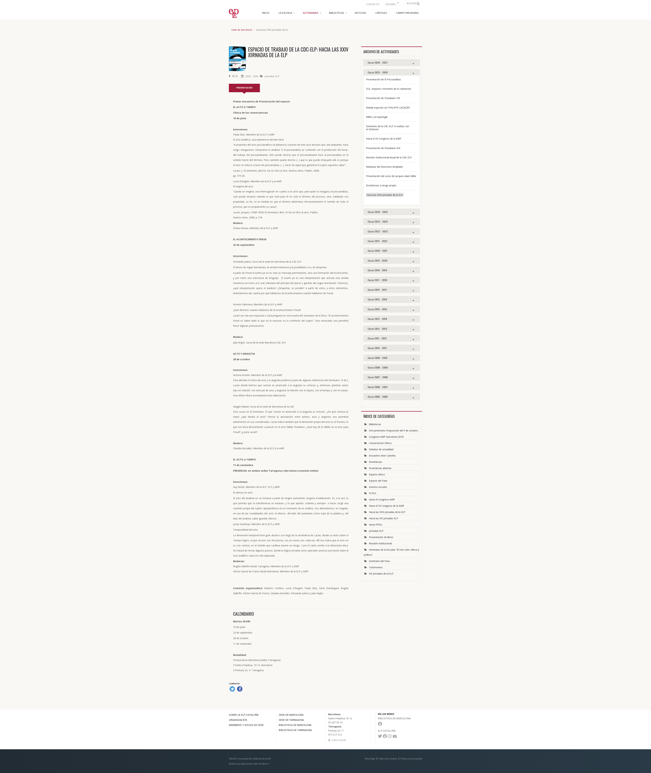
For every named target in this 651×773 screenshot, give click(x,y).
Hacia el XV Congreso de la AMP (383, 138)
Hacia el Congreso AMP (382, 499)
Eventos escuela (378, 487)
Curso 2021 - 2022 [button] (377, 241)
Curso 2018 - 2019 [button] (377, 270)
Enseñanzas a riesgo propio (381, 185)
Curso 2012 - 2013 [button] (377, 328)
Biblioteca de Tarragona (295, 730)
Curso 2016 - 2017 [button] (377, 289)
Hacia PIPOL (376, 524)
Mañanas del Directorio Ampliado (384, 166)
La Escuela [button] (285, 12)
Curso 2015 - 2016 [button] (377, 299)
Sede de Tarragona (291, 719)
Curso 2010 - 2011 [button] (377, 348)
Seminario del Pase (379, 561)
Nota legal (370, 758)
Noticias (360, 12)
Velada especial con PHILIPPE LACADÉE (388, 107)
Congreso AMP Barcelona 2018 (386, 436)
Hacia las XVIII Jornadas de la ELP (387, 512)
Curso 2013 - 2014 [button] (377, 319)
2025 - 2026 (251, 76)
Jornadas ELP (272, 76)
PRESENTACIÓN (244, 87)
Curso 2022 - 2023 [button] (378, 231)
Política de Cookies (387, 758)
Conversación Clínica (380, 443)
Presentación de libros (381, 537)
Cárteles (381, 12)
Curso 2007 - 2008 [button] (378, 377)
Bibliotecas (375, 424)
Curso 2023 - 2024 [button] (378, 221)
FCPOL (373, 493)
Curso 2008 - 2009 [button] (378, 367)
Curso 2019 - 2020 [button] (377, 260)
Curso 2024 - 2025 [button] (378, 212)
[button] (391, 4)
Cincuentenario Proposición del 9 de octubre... (394, 430)
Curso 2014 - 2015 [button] (377, 309)
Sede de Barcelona (241, 29)
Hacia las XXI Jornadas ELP (383, 518)
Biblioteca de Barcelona (295, 725)
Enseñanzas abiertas (380, 468)
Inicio (265, 12)
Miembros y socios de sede (246, 725)
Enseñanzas (375, 461)
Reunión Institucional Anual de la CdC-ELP (389, 157)
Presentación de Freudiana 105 (383, 98)
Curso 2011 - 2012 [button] (377, 338)
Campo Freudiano (407, 12)
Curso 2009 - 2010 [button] (377, 357)
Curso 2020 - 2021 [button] (377, 250)
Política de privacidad (411, 758)
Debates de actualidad (381, 449)
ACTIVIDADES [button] (310, 12)
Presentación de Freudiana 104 (383, 148)
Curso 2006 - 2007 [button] (378, 387)
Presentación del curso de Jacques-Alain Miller (391, 176)
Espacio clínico (377, 474)
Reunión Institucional (380, 543)
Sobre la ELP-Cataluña (244, 714)
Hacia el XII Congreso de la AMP (386, 505)
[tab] (391, 62)
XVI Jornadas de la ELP (381, 573)
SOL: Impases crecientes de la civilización (388, 88)
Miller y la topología (377, 116)
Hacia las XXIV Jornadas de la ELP (385, 194)
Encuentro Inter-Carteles (382, 455)
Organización (238, 719)
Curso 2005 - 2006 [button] (378, 396)
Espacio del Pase (378, 480)
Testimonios (376, 567)
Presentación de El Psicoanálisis (383, 79)
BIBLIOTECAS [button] (336, 12)
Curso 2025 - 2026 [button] (378, 72)
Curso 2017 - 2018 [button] (377, 280)
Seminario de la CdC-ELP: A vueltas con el (387, 128)
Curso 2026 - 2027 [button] (378, 62)
